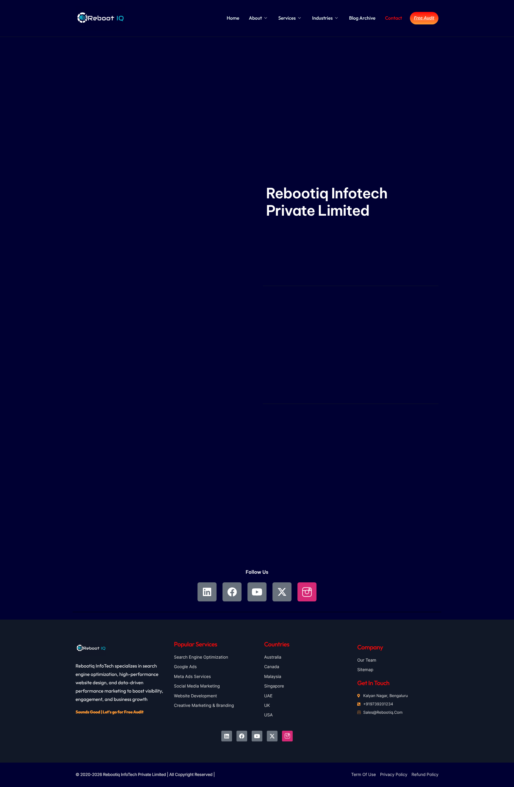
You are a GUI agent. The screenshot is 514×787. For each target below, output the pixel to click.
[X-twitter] (282, 591)
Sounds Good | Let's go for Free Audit (109, 712)
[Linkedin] (207, 591)
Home (233, 18)
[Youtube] (257, 591)
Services (287, 18)
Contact (393, 18)
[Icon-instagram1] (306, 591)
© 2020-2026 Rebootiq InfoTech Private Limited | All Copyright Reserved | (145, 774)
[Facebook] (232, 591)
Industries (322, 18)
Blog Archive (362, 18)
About (255, 18)
